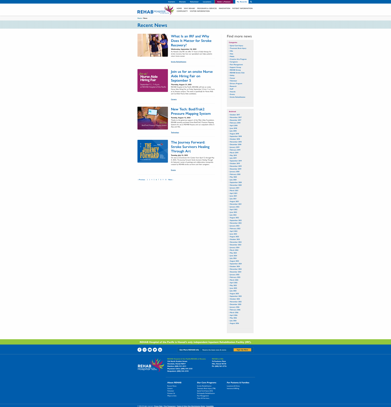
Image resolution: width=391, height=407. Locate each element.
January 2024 (234, 247)
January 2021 (234, 188)
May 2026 (233, 318)
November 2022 (236, 223)
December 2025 (235, 304)
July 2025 (233, 291)
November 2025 (236, 301)
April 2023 (233, 231)
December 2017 (235, 120)
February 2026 (235, 309)
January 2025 (234, 274)
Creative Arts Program (238, 59)
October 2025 (235, 299)
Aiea (231, 53)
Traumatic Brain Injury (238, 48)
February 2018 (235, 122)
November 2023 (236, 242)
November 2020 (236, 185)
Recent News (171, 386)
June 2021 (233, 196)
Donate (182, 2)
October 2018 (235, 139)
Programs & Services (207, 8)
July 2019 (233, 158)
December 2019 (235, 169)
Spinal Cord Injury (236, 45)
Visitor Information (200, 11)
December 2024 (235, 272)
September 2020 (236, 182)
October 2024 (235, 266)
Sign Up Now (242, 349)
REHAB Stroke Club (237, 72)
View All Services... (203, 398)
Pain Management (236, 64)
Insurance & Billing (233, 388)
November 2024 (236, 269)
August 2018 (234, 133)
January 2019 (234, 147)
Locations (207, 2)
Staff (231, 89)
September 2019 (236, 160)
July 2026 (233, 320)
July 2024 (233, 258)
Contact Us (171, 393)
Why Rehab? (189, 8)
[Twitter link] (155, 350)
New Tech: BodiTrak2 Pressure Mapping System (191, 111)
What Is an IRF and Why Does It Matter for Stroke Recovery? (191, 40)
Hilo (231, 51)
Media (232, 56)
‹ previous (141, 179)
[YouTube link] (150, 350)
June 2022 (233, 212)
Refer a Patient (224, 2)
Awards (233, 91)
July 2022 (233, 215)
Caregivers (234, 62)
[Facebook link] (139, 350)
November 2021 (236, 204)
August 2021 (234, 201)
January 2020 (234, 171)
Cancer (232, 78)
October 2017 (235, 114)
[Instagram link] (145, 350)
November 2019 (236, 166)
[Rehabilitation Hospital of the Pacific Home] (155, 10)
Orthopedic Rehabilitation (206, 393)
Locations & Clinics (233, 386)
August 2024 (234, 261)
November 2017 (236, 117)
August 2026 (234, 323)
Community (182, 11)
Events (173, 170)
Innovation (224, 8)
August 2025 (234, 293)
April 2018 (233, 125)
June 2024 (233, 255)
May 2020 (233, 177)
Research (233, 86)
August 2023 (234, 236)
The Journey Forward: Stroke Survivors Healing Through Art (190, 146)
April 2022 (233, 209)
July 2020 (233, 179)
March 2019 (234, 152)
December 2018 (235, 144)
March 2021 (234, 190)
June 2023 (233, 234)
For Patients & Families (238, 382)
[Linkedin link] (160, 350)
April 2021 (233, 193)
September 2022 (236, 220)
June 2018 (233, 128)
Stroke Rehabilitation (178, 61)
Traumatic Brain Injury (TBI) (206, 388)
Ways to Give (171, 396)
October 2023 (235, 239)
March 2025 (234, 280)
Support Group (235, 67)
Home (179, 8)
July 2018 (233, 131)
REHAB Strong (235, 70)
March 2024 (234, 250)
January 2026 (234, 307)
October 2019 (235, 163)
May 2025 (233, 285)
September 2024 (236, 263)
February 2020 (235, 174)
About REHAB (174, 382)
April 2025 (233, 282)
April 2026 (233, 315)
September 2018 (236, 136)
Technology (175, 132)
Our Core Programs (206, 382)
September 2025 (236, 296)
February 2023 (235, 228)
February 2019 (235, 150)
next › (170, 179)
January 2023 (234, 225)
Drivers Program (236, 83)
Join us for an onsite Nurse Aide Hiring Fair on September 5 (192, 76)
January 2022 (234, 207)
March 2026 (234, 312)
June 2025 (233, 288)
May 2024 (233, 253)
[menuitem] (171, 2)
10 (165, 179)
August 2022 (234, 217)
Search (251, 2)
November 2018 (236, 142)
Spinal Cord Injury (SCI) (205, 391)
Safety (232, 75)
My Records (242, 2)
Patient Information (242, 8)
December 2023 (235, 244)
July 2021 (233, 198)
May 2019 (233, 155)
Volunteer (194, 2)
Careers (171, 2)
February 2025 (235, 277)
